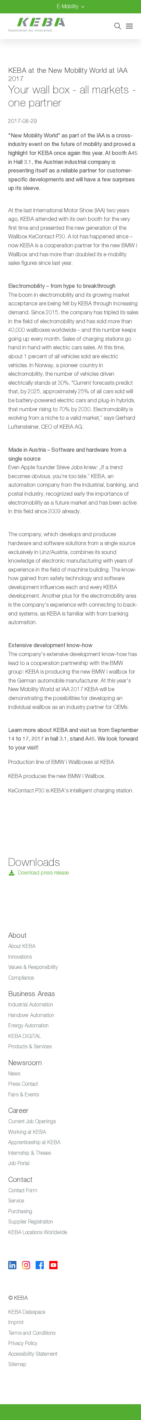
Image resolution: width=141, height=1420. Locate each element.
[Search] (118, 26)
